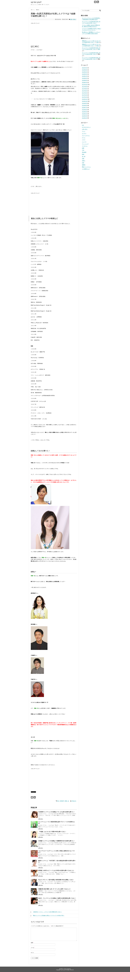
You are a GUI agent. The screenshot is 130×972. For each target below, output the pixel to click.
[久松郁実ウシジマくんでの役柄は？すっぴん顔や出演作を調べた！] (34, 815)
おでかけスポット (86, 127)
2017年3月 (84, 95)
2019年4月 (84, 76)
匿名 (98, 42)
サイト (32, 952)
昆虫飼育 (84, 152)
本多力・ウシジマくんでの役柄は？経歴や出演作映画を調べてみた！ (57, 898)
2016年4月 (84, 113)
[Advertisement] (54, 33)
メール (33, 947)
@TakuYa (73, 801)
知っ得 (83, 156)
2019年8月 (84, 69)
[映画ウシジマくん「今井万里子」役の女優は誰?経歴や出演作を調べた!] (34, 864)
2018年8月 (84, 80)
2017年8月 (84, 88)
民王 (58, 801)
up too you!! (36, 2)
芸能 (71, 19)
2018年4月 (84, 82)
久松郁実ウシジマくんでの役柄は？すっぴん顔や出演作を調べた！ (56, 812)
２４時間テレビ (86, 169)
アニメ (83, 131)
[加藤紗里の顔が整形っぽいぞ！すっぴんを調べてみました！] (34, 892)
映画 (83, 154)
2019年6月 (84, 72)
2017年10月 (85, 84)
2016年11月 (85, 99)
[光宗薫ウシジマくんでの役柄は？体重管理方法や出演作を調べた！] (34, 844)
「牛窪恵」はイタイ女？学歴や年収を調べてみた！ (52, 831)
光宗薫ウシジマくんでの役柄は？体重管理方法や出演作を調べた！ (56, 841)
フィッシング (85, 143)
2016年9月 (84, 103)
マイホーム (84, 146)
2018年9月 (84, 78)
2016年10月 (85, 101)
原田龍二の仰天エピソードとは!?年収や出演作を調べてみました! (56, 870)
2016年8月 (84, 105)
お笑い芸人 (84, 129)
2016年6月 (84, 109)
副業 (83, 148)
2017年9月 (84, 86)
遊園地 (83, 164)
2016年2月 (84, 118)
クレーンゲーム (86, 135)
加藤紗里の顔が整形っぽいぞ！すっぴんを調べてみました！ (54, 889)
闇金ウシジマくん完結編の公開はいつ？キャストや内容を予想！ (48, 915)
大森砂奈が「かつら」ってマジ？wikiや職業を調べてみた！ (47, 911)
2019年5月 (84, 74)
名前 (32, 942)
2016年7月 (84, 107)
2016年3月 (84, 115)
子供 (83, 150)
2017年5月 (84, 92)
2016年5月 (84, 111)
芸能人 (74, 19)
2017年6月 (84, 90)
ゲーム (83, 137)
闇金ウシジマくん (86, 166)
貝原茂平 (62, 801)
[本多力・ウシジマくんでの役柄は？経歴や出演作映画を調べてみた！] (34, 902)
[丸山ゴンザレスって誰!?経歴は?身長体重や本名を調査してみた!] (34, 883)
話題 (83, 162)
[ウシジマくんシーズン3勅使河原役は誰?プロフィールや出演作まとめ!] (34, 825)
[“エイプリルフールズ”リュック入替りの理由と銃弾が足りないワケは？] (34, 854)
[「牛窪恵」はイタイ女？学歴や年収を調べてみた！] (34, 835)
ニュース (84, 141)
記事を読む (40, 818)
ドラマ (83, 139)
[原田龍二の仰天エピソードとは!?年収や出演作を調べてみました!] (34, 874)
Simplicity (69, 968)
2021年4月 (84, 67)
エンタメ (84, 133)
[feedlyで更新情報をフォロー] (95, 2)
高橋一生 (67, 801)
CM (83, 125)
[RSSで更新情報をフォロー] (98, 2)
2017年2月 (84, 97)
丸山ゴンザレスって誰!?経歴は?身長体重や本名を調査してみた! (55, 879)
